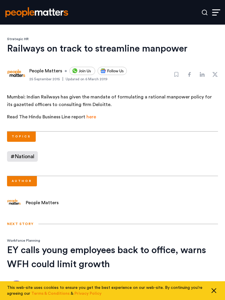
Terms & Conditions (50, 294)
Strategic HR (18, 39)
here (91, 117)
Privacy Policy (88, 294)
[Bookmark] (176, 74)
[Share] (189, 74)
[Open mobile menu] (216, 12)
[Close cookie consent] (214, 291)
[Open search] (204, 12)
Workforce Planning (23, 240)
